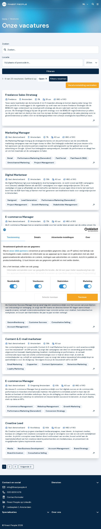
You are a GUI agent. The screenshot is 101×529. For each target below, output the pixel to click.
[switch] (38, 286)
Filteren (51, 71)
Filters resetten (58, 78)
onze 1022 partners (18, 251)
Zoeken (5, 43)
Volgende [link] (24, 466)
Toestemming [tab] (13, 237)
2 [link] (9, 466)
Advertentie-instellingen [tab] (62, 237)
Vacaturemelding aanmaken (82, 85)
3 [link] (15, 466)
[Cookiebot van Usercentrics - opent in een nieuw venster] (86, 230)
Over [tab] (88, 237)
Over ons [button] (56, 512)
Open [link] (41, 78)
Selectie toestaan (50, 297)
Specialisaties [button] (9, 512)
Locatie (5, 57)
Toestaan (82, 297)
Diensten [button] (56, 482)
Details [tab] (37, 237)
